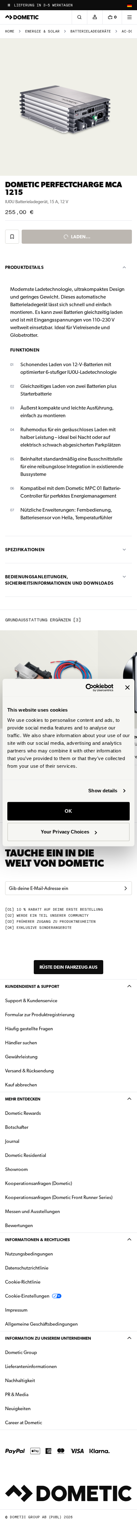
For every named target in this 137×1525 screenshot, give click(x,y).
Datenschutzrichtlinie (26, 1268)
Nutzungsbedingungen (29, 1254)
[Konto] (94, 17)
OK (68, 811)
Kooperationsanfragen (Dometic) (38, 1183)
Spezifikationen (25, 549)
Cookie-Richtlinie (22, 1282)
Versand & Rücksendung (29, 1071)
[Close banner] (127, 687)
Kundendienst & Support (32, 986)
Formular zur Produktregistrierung (40, 1015)
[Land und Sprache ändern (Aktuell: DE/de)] (129, 5)
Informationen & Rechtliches (37, 1239)
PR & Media (36, 1394)
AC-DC (127, 31)
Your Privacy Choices (65, 831)
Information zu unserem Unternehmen (48, 1338)
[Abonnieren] (125, 888)
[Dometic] (22, 17)
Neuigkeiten (38, 1408)
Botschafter (16, 1127)
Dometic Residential (45, 1155)
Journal (12, 1141)
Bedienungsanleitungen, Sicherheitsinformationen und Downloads (59, 580)
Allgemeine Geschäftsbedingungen (41, 1324)
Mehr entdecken (22, 1099)
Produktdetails (24, 267)
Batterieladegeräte (90, 31)
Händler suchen (21, 1043)
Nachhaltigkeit (20, 1380)
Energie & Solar (42, 31)
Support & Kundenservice (31, 1000)
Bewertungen (19, 1225)
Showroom (16, 1169)
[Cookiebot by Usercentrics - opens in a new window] (86, 688)
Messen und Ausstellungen (32, 1211)
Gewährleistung (21, 1057)
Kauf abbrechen (21, 1085)
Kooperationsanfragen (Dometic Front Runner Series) (58, 1197)
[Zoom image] (68, 107)
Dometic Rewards (23, 1113)
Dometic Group (41, 1352)
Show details (102, 790)
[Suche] (79, 17)
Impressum (16, 1310)
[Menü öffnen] (129, 17)
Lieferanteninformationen (31, 1366)
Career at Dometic (43, 1422)
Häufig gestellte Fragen (29, 1029)
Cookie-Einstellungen (27, 1296)
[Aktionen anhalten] (9, 5)
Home (9, 31)
